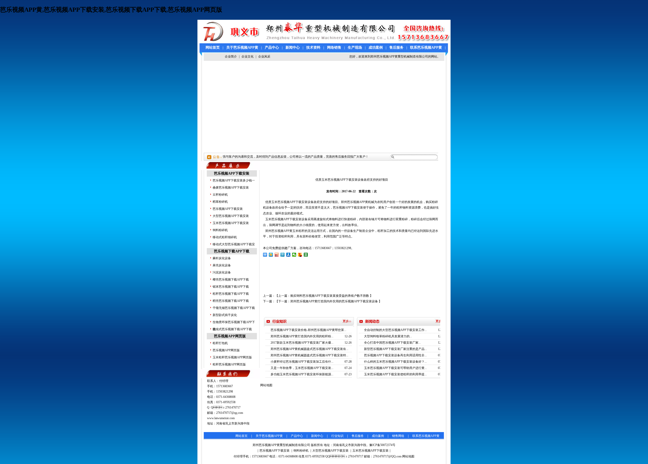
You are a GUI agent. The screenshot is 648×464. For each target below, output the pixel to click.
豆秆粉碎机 (220, 194)
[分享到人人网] (288, 255)
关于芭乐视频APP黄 (242, 47)
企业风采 (264, 56)
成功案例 (376, 47)
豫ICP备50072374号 (382, 445)
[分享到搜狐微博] (300, 255)
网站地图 (408, 456)
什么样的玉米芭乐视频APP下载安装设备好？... (395, 361)
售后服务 (396, 47)
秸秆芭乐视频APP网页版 (229, 364)
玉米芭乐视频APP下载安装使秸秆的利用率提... (395, 374)
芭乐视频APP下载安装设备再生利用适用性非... (395, 355)
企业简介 (231, 56)
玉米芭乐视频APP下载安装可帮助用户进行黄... (395, 368)
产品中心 (272, 47)
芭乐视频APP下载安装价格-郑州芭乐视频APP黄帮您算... (308, 330)
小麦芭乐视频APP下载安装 (231, 187)
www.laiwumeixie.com (221, 418)
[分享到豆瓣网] (306, 255)
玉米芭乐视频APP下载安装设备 (286, 219)
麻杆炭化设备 (222, 258)
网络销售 (334, 47)
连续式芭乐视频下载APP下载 (232, 329)
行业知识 (337, 436)
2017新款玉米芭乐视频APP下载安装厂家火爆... (302, 342)
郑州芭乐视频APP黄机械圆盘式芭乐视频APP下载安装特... (309, 355)
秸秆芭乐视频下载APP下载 (231, 293)
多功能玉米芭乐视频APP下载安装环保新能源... (302, 374)
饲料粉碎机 (220, 230)
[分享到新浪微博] (277, 255)
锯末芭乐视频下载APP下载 (231, 286)
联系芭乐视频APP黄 (426, 47)
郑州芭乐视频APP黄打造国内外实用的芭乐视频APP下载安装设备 (334, 301)
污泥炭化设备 (222, 272)
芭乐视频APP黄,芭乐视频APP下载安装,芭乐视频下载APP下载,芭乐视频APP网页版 (111, 9)
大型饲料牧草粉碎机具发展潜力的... (388, 336)
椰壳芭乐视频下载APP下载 (231, 279)
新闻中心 (293, 47)
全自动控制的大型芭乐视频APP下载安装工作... (395, 330)
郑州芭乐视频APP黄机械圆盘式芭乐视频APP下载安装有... (309, 349)
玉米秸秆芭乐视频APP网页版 (232, 357)
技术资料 (313, 47)
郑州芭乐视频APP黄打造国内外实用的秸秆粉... (302, 336)
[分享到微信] (294, 255)
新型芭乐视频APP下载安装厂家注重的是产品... (395, 349)
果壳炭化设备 (222, 265)
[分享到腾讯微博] (282, 255)
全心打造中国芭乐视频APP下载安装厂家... (392, 342)
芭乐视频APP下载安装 (231, 173)
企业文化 (247, 56)
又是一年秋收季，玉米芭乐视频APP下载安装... (302, 368)
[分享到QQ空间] (271, 255)
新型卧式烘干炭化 (225, 315)
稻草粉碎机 (220, 201)
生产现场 (355, 47)
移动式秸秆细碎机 (225, 237)
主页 (273, 166)
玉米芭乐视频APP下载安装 (231, 223)
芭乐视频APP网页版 (230, 336)
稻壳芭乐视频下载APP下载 (231, 301)
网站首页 (213, 47)
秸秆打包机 (220, 343)
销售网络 (398, 436)
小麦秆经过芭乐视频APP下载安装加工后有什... (302, 361)
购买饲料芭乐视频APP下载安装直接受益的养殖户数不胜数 (329, 296)
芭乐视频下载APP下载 (231, 251)
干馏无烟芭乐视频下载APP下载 (234, 308)
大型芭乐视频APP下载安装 (231, 216)
